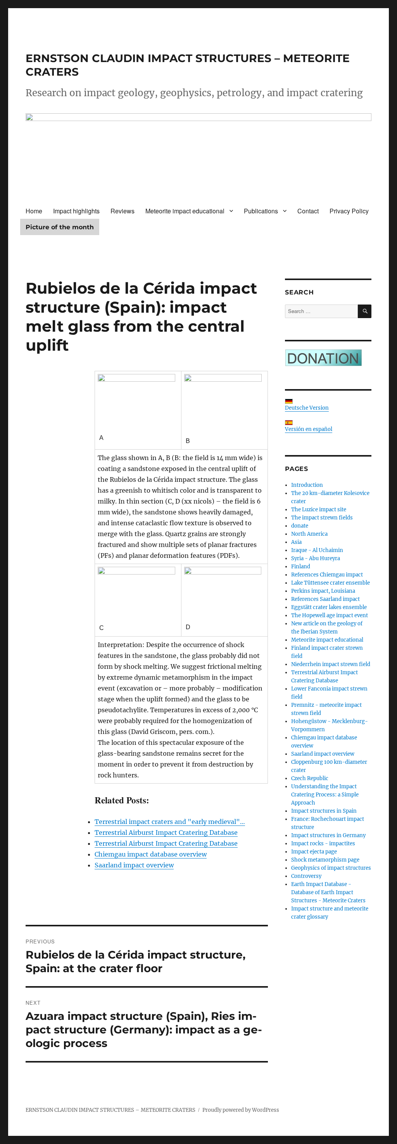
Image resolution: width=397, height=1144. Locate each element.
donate (299, 526)
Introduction (307, 485)
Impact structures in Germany (328, 835)
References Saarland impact (325, 599)
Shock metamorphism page (325, 860)
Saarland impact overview (322, 754)
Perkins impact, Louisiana (323, 591)
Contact (308, 210)
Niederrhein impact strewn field (330, 664)
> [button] (362, 150)
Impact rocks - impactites (323, 843)
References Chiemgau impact (327, 574)
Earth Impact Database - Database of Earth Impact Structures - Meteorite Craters (328, 892)
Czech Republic (309, 778)
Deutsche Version (307, 408)
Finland (300, 566)
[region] (199, 152)
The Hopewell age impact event (329, 615)
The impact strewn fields (322, 517)
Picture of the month (60, 227)
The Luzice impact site (318, 509)
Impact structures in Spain (324, 811)
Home (34, 210)
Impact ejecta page (314, 851)
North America (309, 534)
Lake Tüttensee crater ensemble (330, 583)
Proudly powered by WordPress (240, 1110)
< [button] (35, 150)
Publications (261, 210)
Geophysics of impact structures (331, 868)
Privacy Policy (349, 210)
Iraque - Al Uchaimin (317, 550)
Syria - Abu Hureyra (315, 558)
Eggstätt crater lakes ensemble (329, 607)
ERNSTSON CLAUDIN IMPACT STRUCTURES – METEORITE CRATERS (110, 1110)
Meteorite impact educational (184, 210)
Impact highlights (76, 210)
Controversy (306, 876)
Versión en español (308, 429)
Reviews (122, 210)
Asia (296, 542)
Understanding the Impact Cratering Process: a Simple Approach (325, 794)
